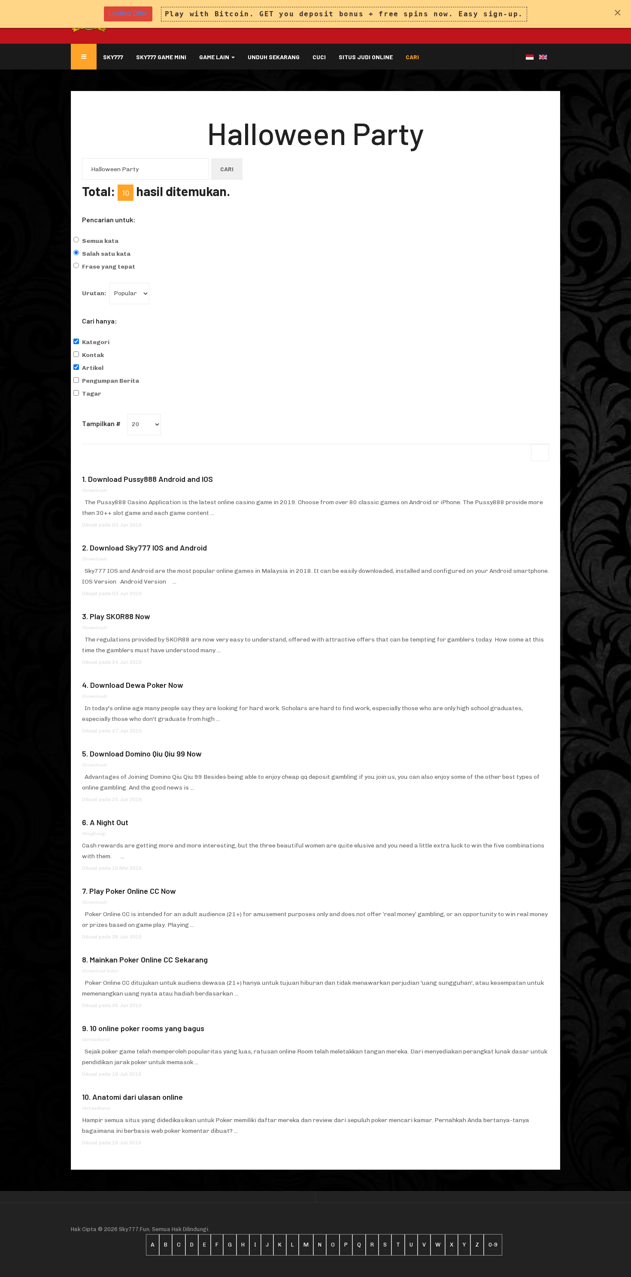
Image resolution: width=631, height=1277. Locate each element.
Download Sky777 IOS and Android (148, 547)
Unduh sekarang (274, 57)
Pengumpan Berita (110, 380)
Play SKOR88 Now (120, 616)
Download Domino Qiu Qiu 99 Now (146, 753)
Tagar (91, 393)
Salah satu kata (106, 253)
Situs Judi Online (366, 57)
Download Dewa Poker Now (136, 685)
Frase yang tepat (108, 266)
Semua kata (100, 241)
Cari (412, 57)
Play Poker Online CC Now (132, 891)
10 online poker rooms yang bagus (147, 1028)
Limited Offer (128, 13)
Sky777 (113, 57)
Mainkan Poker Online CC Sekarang (149, 959)
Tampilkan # (101, 423)
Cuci (319, 57)
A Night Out (109, 822)
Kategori (95, 342)
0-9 (493, 1244)
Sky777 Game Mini (161, 57)
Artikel (92, 368)
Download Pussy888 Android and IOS (150, 479)
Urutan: (94, 293)
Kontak (93, 355)
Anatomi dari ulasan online (137, 1096)
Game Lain (215, 57)
